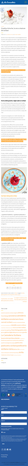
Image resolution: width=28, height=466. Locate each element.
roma (2, 352)
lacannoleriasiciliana (8, 338)
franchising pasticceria (18, 330)
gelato (2, 332)
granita (2, 294)
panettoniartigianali (6, 343)
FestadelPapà (8, 330)
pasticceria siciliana (9, 345)
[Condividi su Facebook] (10, 288)
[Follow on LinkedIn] (7, 449)
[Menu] (25, 2)
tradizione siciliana (5, 355)
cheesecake (15, 327)
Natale (17, 338)
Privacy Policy (4, 455)
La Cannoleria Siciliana (11, 335)
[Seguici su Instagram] (5, 449)
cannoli (24, 387)
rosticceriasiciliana (14, 352)
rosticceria (6, 352)
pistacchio (16, 349)
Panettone (3, 340)
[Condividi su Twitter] (12, 288)
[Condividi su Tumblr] (20, 288)
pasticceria (18, 343)
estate (2, 330)
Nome (2, 415)
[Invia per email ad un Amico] (15, 288)
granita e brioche (7, 294)
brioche (22, 293)
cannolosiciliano (21, 322)
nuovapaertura (22, 338)
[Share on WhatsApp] (7, 288)
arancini (3, 313)
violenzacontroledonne (17, 355)
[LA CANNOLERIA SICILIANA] (8, 2)
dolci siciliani (22, 328)
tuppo (19, 294)
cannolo (15, 322)
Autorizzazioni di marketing (6, 426)
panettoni (21, 340)
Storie (2, 26)
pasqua (13, 343)
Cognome (3, 420)
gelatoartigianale (10, 332)
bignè (15, 313)
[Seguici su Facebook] (2, 449)
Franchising (4, 456)
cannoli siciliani (6, 322)
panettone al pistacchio (12, 340)
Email (2, 409)
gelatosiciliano (18, 332)
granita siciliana (14, 294)
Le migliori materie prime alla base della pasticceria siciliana (20, 299)
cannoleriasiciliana (15, 319)
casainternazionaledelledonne (6, 325)
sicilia (21, 352)
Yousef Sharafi (18, 34)
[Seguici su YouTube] (10, 449)
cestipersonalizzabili (8, 327)
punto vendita (22, 349)
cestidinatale (3, 327)
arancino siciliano (9, 313)
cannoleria (12, 316)
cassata (13, 325)
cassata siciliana (21, 325)
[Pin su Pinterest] (18, 288)
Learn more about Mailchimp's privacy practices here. (14, 441)
